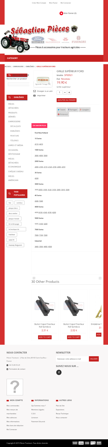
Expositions (60, 410)
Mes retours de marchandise (12, 412)
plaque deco (13, 208)
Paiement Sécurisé (38, 422)
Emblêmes (30, 67)
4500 (50, 247)
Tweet (62, 110)
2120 (50, 167)
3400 (36, 247)
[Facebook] (59, 372)
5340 (41, 201)
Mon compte (16, 400)
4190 (49, 212)
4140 (45, 212)
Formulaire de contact (17, 369)
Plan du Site (60, 406)
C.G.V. (33, 414)
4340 (36, 201)
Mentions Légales (37, 410)
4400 (45, 247)
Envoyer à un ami (45, 91)
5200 (45, 224)
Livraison (34, 418)
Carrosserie (18, 67)
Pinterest (63, 114)
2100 (41, 167)
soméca (19, 203)
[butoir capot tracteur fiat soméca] (45, 306)
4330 (36, 178)
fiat (10, 203)
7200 (45, 235)
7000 (36, 235)
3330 (67, 190)
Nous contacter (61, 418)
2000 (36, 167)
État (58, 79)
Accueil (8, 67)
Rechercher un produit (17, 79)
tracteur (12, 235)
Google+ (85, 110)
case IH (11, 240)
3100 (45, 190)
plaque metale (14, 219)
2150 (54, 167)
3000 (36, 156)
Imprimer (41, 95)
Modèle (60, 75)
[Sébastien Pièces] (49, 39)
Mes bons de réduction (15, 425)
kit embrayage (14, 224)
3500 (41, 247)
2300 (59, 167)
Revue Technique (62, 414)
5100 (41, 224)
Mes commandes (13, 406)
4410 (41, 144)
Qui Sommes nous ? (38, 406)
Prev (34, 278)
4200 (54, 212)
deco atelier (13, 213)
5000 (45, 156)
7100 (41, 235)
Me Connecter (66, 3)
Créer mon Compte (39, 3)
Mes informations (13, 422)
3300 (58, 190)
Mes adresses (12, 418)
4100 (41, 212)
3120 (49, 190)
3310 (63, 190)
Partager (73, 110)
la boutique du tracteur (14, 229)
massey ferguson (15, 245)
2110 (45, 167)
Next (100, 278)
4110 (36, 144)
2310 (63, 167)
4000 (41, 156)
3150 (54, 190)
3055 (41, 190)
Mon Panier (53, 3)
